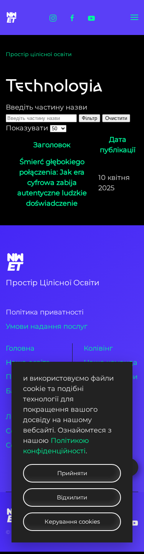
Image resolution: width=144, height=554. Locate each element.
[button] (134, 17)
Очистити (116, 118)
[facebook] (72, 17)
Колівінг (98, 348)
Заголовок (51, 145)
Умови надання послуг (47, 326)
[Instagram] (53, 17)
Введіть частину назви (46, 107)
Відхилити (72, 497)
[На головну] (13, 17)
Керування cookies (72, 521)
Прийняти (72, 473)
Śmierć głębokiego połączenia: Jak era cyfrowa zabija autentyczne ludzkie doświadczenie (52, 183)
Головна (20, 348)
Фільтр (89, 118)
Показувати (28, 128)
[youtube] (91, 17)
